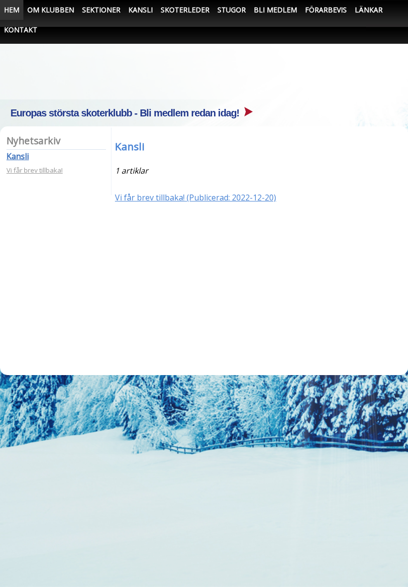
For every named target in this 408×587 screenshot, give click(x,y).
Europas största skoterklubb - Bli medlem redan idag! (126, 112)
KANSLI (140, 9)
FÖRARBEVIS (326, 9)
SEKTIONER (101, 9)
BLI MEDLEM (275, 9)
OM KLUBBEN (50, 9)
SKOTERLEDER (185, 9)
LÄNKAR (369, 9)
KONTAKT (20, 29)
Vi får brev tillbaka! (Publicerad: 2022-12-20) (195, 197)
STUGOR (231, 9)
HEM (11, 9)
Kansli (17, 156)
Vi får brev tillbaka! (34, 170)
